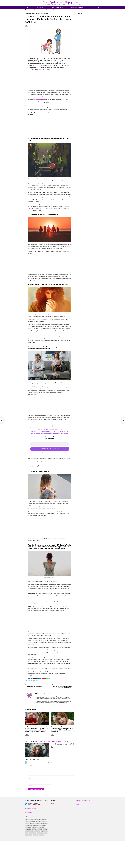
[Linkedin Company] (36, 804)
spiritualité (38, 831)
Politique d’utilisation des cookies (83, 800)
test (27, 833)
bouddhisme (32, 821)
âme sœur (36, 835)
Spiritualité (40, 7)
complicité (44, 821)
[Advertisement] (49, 80)
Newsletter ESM (95, 7)
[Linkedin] (39, 678)
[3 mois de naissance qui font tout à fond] (37, 750)
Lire (27, 734)
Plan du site (78, 804)
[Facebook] (30, 678)
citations (38, 821)
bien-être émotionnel (45, 69)
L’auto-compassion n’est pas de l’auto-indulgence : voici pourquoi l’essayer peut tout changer (62, 730)
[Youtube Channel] (39, 804)
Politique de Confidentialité (30, 808)
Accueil (27, 7)
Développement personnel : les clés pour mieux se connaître (37, 726)
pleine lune (42, 827)
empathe (32, 823)
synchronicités (44, 831)
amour (32, 819)
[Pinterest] (44, 678)
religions (40, 829)
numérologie (28, 827)
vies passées (40, 833)
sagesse (45, 829)
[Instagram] (31, 804)
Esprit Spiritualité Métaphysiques (61, 2)
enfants (38, 823)
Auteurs (52, 803)
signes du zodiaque (29, 831)
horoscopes (36, 825)
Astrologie (44, 819)
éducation (42, 835)
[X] (35, 678)
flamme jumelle (44, 823)
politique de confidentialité (53, 452)
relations (36, 680)
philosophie (35, 827)
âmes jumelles (29, 835)
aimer (27, 819)
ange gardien (37, 819)
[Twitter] (29, 804)
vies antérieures (33, 833)
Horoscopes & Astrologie (77, 7)
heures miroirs (29, 825)
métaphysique (43, 825)
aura (27, 821)
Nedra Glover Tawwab (39, 99)
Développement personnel (57, 7)
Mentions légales (28, 812)
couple (27, 823)
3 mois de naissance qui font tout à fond (62, 744)
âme (46, 833)
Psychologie (29, 680)
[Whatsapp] (48, 678)
